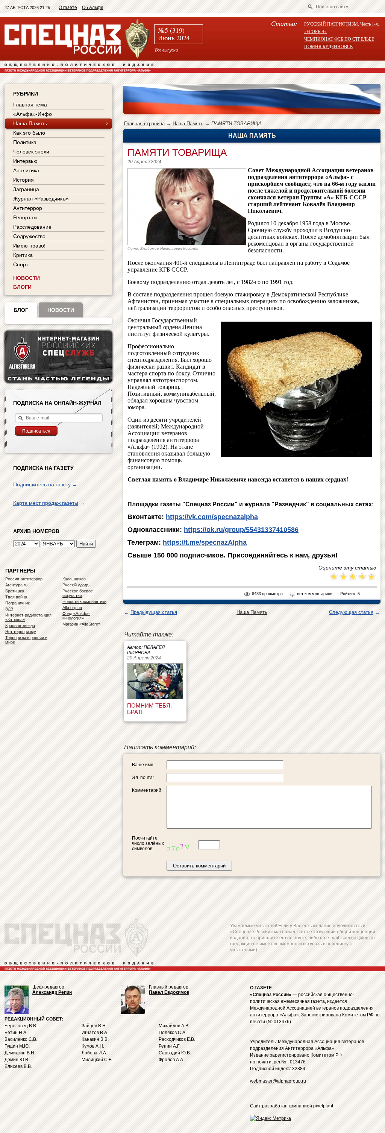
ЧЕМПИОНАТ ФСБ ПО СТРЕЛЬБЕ (339, 39)
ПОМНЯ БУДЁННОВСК (328, 46)
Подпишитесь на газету (42, 484)
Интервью (25, 161)
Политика (24, 142)
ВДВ (9, 609)
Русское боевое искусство (77, 593)
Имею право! (29, 246)
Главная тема (30, 105)
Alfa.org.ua (72, 607)
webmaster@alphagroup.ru (278, 1081)
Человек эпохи (31, 152)
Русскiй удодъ (75, 585)
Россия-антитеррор (23, 579)
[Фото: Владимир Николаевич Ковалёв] (186, 243)
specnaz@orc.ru (358, 937)
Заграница (26, 189)
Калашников (74, 579)
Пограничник (17, 603)
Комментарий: (147, 790)
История (23, 180)
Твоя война (16, 597)
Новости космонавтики (84, 601)
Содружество (29, 236)
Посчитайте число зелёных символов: (148, 843)
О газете (68, 7)
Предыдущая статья (153, 612)
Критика (23, 255)
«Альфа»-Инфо (32, 114)
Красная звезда (20, 625)
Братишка (14, 591)
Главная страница (144, 123)
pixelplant (323, 1106)
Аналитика (26, 170)
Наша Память (188, 123)
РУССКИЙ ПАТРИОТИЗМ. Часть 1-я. (341, 24)
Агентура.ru (16, 585)
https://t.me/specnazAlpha (205, 542)
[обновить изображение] (182, 845)
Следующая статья (351, 612)
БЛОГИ (22, 287)
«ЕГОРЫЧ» (315, 31)
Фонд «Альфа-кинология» (76, 615)
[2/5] (338, 577)
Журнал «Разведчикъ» (41, 199)
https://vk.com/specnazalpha (212, 517)
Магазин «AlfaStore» (81, 624)
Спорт (20, 264)
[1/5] (334, 577)
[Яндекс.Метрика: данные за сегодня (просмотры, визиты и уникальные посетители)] (270, 1118)
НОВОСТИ (26, 278)
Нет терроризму (20, 631)
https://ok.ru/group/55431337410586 (241, 529)
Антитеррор (27, 208)
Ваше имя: (143, 764)
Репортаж (25, 217)
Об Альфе (92, 7)
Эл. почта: (143, 777)
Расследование (32, 227)
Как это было (29, 133)
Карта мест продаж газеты (45, 503)
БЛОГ (21, 310)
